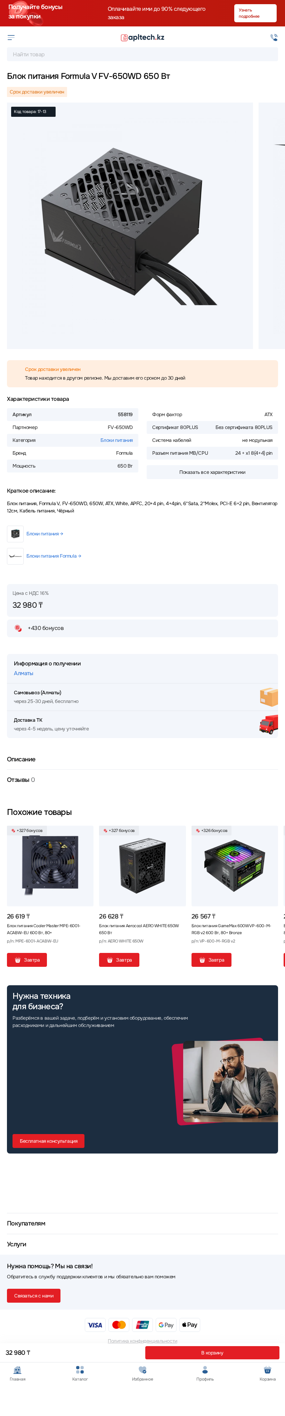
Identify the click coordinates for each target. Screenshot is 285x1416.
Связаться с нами (33, 1296)
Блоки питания (116, 440)
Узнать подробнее (249, 13)
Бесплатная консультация (48, 1141)
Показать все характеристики (212, 472)
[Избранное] (85, 833)
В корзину (212, 1353)
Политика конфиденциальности (142, 1341)
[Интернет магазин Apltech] (142, 37)
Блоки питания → (44, 534)
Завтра (32, 960)
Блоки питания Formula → (53, 556)
